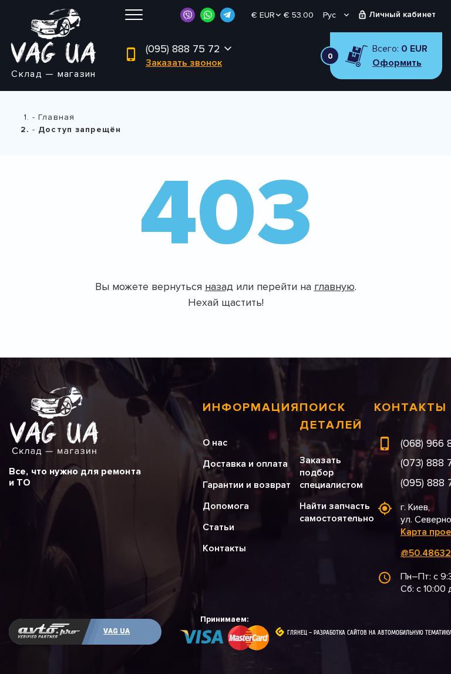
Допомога (226, 506)
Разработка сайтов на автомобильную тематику (382, 632)
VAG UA (116, 631)
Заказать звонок (184, 63)
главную (334, 286)
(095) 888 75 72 (183, 48)
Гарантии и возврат (247, 485)
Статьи (218, 527)
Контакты (224, 548)
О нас (215, 443)
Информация (251, 407)
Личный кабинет (402, 14)
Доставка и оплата (245, 464)
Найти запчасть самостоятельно (336, 512)
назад (219, 286)
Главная (56, 117)
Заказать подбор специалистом (331, 472)
